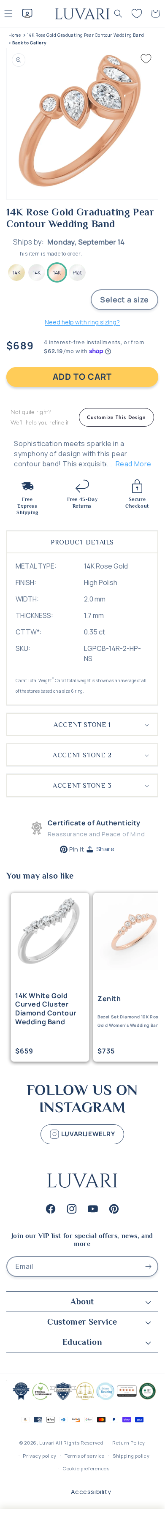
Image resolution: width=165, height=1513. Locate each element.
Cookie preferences (86, 1468)
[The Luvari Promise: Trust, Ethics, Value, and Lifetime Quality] (82, 1399)
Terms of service (85, 1456)
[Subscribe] (148, 1266)
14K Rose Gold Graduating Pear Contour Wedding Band (85, 35)
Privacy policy (40, 1456)
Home (14, 35)
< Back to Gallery (27, 43)
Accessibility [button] (91, 1491)
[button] (118, 13)
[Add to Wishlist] (146, 59)
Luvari (46, 1443)
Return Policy (128, 1443)
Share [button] (105, 848)
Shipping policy (131, 1456)
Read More (133, 463)
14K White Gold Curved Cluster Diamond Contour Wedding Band (45, 1008)
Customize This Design (116, 417)
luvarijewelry (87, 1133)
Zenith (109, 998)
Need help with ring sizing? (82, 322)
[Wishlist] (136, 13)
